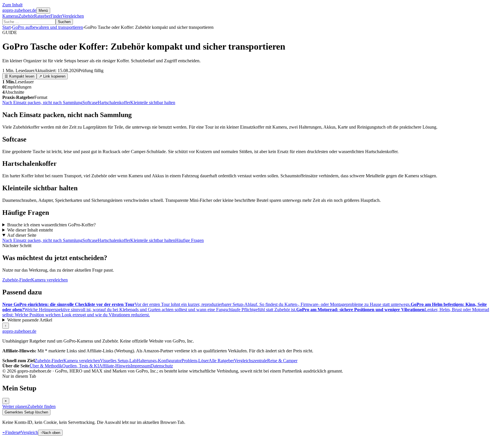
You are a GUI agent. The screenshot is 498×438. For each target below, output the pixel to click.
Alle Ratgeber (221, 360)
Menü (43, 10)
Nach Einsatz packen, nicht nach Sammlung (42, 102)
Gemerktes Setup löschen (26, 412)
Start (6, 27)
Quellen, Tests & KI (80, 365)
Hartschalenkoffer (114, 102)
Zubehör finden (41, 406)
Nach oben (50, 433)
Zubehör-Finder (16, 279)
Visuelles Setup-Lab (118, 360)
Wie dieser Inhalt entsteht (30, 230)
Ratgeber (42, 16)
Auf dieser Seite (21, 235)
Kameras (10, 16)
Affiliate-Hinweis (115, 365)
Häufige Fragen (189, 240)
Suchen (64, 22)
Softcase (90, 102)
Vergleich (27, 432)
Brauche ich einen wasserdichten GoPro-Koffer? (51, 224)
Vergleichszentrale (250, 360)
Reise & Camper (282, 360)
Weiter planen (14, 406)
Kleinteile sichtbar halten (152, 102)
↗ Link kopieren (52, 76)
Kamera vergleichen (49, 279)
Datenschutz (161, 365)
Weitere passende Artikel (29, 319)
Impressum (140, 365)
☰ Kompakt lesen (19, 76)
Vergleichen (73, 16)
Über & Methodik (46, 365)
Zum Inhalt (12, 4)
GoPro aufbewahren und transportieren (47, 27)
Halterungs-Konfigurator (159, 360)
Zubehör (26, 16)
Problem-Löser (195, 360)
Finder (56, 16)
